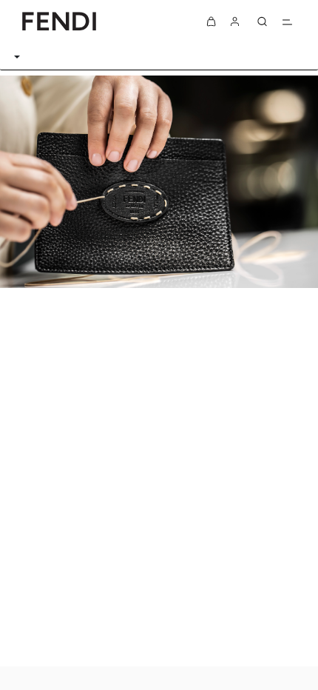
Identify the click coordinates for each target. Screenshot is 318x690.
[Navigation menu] (287, 21)
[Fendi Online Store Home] (59, 21)
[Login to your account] (235, 21)
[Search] (262, 21)
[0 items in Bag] (211, 21)
